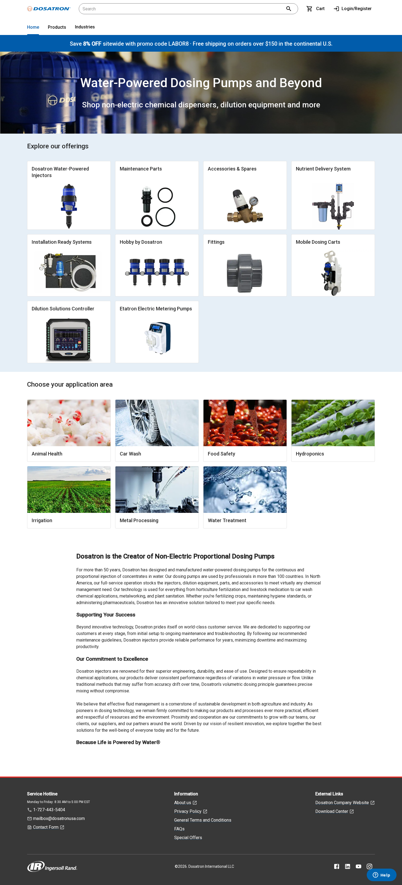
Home (33, 27)
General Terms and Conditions (202, 820)
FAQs (179, 828)
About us (182, 802)
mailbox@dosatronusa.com (59, 818)
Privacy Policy (188, 811)
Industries (85, 27)
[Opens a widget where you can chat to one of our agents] (381, 875)
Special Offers (188, 837)
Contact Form (46, 827)
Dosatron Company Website (342, 802)
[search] (288, 8)
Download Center (331, 811)
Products (57, 27)
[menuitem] (33, 28)
